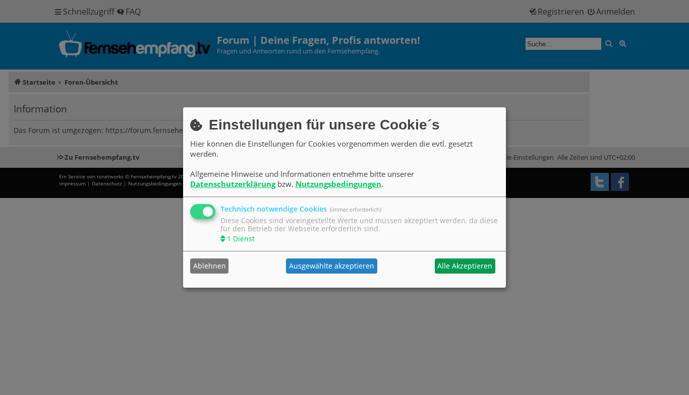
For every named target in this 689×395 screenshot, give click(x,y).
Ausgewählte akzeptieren (331, 266)
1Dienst (241, 238)
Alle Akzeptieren (464, 266)
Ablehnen (209, 266)
